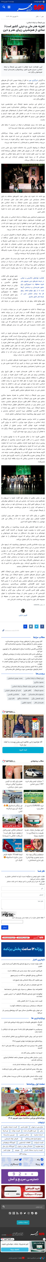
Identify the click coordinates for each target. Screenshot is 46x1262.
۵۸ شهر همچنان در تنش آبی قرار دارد (30, 985)
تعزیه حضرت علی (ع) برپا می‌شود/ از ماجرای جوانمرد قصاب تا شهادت (22, 662)
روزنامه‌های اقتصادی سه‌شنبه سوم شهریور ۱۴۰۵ (26, 1118)
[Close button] (44, 1239)
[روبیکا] (21, 1213)
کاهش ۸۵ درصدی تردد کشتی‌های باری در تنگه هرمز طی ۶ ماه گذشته (22, 1046)
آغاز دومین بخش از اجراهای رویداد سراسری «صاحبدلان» (24, 641)
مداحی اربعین (24, 1135)
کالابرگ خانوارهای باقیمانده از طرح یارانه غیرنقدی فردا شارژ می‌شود (23, 1023)
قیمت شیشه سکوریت (10, 1127)
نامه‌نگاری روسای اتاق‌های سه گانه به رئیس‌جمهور (26, 975)
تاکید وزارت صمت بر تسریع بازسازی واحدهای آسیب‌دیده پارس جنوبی (22, 965)
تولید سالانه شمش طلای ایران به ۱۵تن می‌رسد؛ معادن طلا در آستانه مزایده (22, 1077)
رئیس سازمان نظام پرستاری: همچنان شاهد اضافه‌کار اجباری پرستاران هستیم (23, 1058)
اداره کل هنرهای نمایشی (13, 690)
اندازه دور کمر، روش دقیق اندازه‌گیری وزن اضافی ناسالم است (22, 1036)
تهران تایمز (6, 1150)
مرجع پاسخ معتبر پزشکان (33, 1138)
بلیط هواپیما (39, 1146)
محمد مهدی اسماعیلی (15, 678)
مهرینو (17, 1150)
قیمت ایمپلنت (38, 1142)
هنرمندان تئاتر (38, 702)
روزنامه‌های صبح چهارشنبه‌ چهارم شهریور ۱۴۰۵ (27, 1041)
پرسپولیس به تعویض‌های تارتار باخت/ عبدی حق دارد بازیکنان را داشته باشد (21, 1030)
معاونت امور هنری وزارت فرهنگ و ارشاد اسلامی (27, 686)
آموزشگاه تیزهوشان (9, 1142)
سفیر (41, 1131)
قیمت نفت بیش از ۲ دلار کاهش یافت (29, 1001)
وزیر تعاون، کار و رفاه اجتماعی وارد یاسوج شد (27, 980)
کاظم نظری (27, 690)
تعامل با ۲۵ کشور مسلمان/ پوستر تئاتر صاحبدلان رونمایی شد (22, 666)
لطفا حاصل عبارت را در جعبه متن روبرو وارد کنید (28, 918)
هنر (42, 16)
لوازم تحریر (24, 1127)
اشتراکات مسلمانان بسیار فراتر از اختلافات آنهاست (26, 1006)
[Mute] (8, 735)
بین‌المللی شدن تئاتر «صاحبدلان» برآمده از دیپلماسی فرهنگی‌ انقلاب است (22, 655)
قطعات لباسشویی (24, 1142)
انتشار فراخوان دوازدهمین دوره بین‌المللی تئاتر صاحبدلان (23, 669)
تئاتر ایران (11, 698)
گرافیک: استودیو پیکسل (15, 1258)
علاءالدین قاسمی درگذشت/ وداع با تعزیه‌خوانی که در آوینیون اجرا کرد (22, 650)
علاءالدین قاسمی (13, 694)
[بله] (32, 1213)
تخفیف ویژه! (14, 1249)
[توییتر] (24, 1213)
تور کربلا (5, 1131)
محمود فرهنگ (38, 690)
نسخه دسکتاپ (23, 1222)
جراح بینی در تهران (37, 1127)
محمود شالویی (26, 702)
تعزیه (23, 694)
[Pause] (5, 735)
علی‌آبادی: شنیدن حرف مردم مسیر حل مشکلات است (25, 971)
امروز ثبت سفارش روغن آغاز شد (31, 1053)
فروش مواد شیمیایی (11, 1138)
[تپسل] (3, 712)
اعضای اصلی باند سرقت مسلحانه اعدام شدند (27, 1064)
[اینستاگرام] (28, 1213)
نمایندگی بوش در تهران (25, 1146)
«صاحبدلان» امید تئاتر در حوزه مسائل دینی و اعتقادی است (23, 659)
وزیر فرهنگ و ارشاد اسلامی (34, 678)
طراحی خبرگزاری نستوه (33, 1258)
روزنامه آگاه (23, 1154)
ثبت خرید (23, 750)
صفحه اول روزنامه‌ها (36, 1084)
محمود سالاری (38, 682)
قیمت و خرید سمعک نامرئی (33, 1150)
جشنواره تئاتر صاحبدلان (36, 694)
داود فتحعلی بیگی (37, 698)
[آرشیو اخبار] (13, 1213)
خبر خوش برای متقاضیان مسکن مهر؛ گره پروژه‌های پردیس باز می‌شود (22, 1011)
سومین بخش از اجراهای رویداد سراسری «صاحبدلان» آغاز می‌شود (23, 645)
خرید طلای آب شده (30, 1131)
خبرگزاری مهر (33, 80)
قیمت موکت (16, 1131)
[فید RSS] (17, 1213)
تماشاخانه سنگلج (23, 698)
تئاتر (37, 16)
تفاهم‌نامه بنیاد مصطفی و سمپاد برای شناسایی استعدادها (23, 989)
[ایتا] (10, 1213)
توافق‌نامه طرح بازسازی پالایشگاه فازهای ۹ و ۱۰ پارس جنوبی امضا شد (23, 995)
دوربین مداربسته (9, 1135)
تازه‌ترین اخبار (39, 959)
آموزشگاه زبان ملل (8, 1146)
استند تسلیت (38, 1135)
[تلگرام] (36, 1213)
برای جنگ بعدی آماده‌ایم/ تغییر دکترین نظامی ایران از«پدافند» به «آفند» (22, 1070)
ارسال (5, 927)
